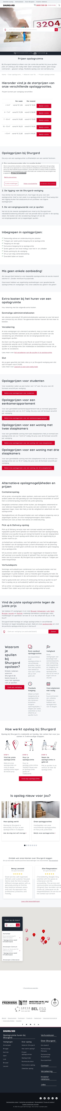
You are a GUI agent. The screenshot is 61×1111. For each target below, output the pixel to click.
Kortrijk (19, 613)
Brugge (5, 613)
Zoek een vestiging (14, 687)
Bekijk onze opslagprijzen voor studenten (19, 393)
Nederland (37, 1018)
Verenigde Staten (8, 1021)
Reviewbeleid (53, 860)
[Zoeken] (56, 29)
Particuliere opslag (28, 1065)
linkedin (38, 1024)
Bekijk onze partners (10, 177)
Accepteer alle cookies (48, 183)
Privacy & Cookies (49, 1102)
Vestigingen (8, 1042)
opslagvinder (47, 624)
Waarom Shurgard (28, 1045)
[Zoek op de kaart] (18, 925)
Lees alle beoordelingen (30, 901)
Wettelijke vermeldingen (26, 1102)
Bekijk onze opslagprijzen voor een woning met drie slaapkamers (28, 468)
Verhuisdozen (19, 1)
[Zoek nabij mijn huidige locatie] (5, 29)
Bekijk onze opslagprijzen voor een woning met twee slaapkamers (28, 443)
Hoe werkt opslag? (28, 1048)
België (4, 1018)
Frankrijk (29, 1018)
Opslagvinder (26, 1058)
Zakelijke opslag (8, 1)
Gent (52, 611)
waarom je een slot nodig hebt (26, 367)
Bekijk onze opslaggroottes (44, 833)
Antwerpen (41, 611)
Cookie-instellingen (11, 183)
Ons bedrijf (45, 1045)
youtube (30, 1024)
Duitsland (21, 1018)
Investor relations (41, 1)
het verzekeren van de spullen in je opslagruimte (33, 352)
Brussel (33, 611)
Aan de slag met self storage (14, 833)
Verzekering (47, 1071)
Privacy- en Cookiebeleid (18, 173)
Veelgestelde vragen (12, 1102)
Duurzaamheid (46, 1060)
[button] (26, 931)
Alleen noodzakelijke (30, 183)
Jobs (43, 1084)
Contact (45, 1066)
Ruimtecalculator (28, 1061)
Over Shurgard (29, 1)
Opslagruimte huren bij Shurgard (14, 1036)
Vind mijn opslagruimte (30, 779)
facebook (23, 1024)
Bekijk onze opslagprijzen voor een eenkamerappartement (25, 418)
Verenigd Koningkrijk (50, 1018)
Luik (48, 611)
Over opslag (27, 1042)
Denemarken (12, 1018)
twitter (26, 1024)
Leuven (11, 613)
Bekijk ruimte (44, 106)
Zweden (18, 1021)
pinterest (34, 1024)
